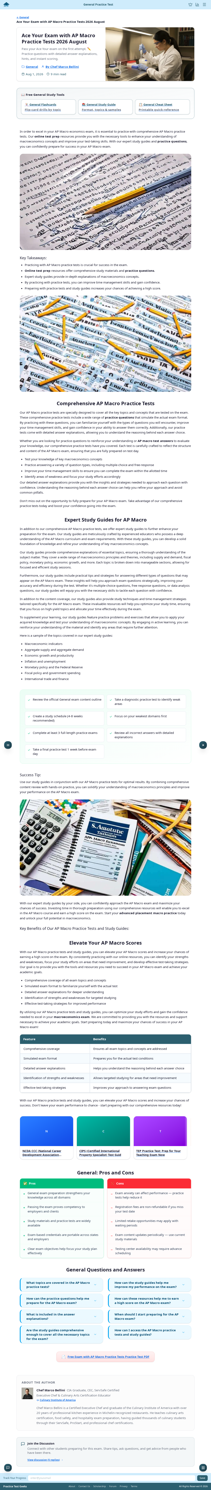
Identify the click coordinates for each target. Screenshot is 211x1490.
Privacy (124, 1486)
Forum (112, 1486)
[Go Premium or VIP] (190, 4)
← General (22, 17)
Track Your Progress (14, 1478)
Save (202, 1478)
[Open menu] (204, 4)
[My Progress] (197, 4)
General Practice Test (98, 4)
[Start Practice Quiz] (203, 745)
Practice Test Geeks (15, 1486)
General (32, 67)
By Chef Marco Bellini (62, 67)
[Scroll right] (187, 1138)
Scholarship (99, 1486)
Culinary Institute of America (58, 1400)
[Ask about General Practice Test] (8, 1467)
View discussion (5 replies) (43, 1460)
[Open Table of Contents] (8, 745)
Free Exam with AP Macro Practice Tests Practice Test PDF (105, 1357)
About (72, 1486)
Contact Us (84, 1486)
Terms (134, 1486)
